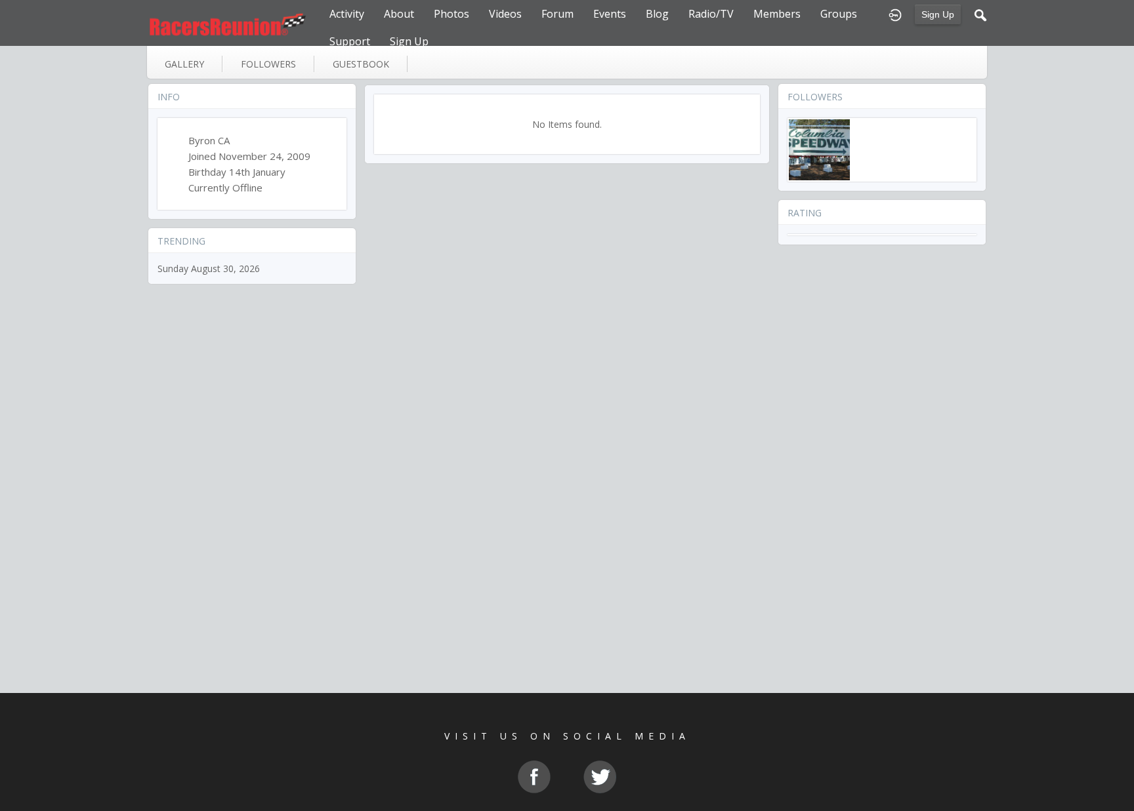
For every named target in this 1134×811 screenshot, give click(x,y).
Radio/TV (711, 14)
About (399, 14)
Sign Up (937, 14)
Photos (451, 14)
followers (268, 64)
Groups (838, 14)
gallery (184, 64)
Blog (657, 14)
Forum (557, 14)
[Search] (980, 14)
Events (609, 14)
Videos (505, 14)
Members (777, 14)
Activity (346, 14)
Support (349, 41)
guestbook (361, 64)
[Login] (895, 14)
